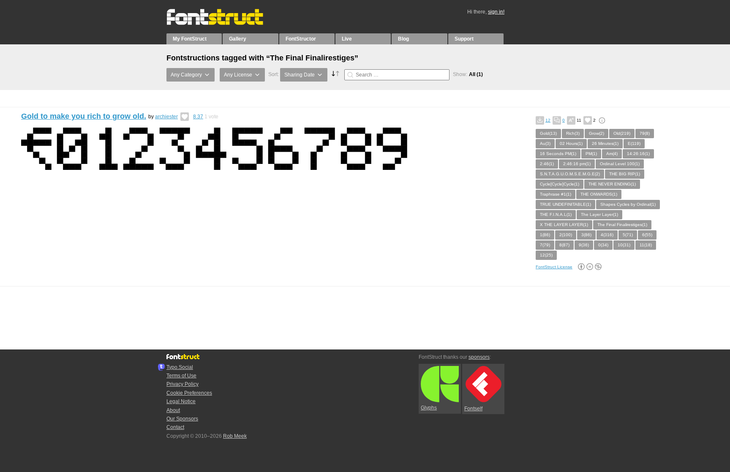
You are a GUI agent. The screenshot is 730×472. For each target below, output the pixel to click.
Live (347, 39)
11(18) (646, 245)
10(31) (624, 245)
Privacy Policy (182, 384)
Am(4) (612, 153)
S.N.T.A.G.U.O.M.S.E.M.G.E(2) (570, 174)
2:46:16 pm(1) (577, 163)
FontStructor (301, 39)
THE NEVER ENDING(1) (612, 184)
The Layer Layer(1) (599, 214)
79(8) (645, 133)
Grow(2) (596, 133)
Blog (403, 39)
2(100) (565, 234)
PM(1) (591, 153)
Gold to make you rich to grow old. (83, 116)
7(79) (545, 245)
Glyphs (429, 408)
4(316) (607, 234)
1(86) (545, 234)
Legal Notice (181, 401)
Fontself (473, 409)
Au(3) (545, 143)
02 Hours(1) (571, 143)
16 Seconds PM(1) (558, 153)
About (173, 410)
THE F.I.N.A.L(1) (556, 214)
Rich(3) (573, 133)
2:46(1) (547, 163)
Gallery (237, 39)
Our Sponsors (182, 419)
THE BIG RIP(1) (624, 174)
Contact (175, 427)
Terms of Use (181, 376)
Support (464, 39)
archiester (166, 117)
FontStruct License (554, 267)
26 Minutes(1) (605, 143)
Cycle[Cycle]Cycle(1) (559, 184)
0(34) (603, 245)
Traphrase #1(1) (555, 194)
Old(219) (621, 133)
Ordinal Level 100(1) (620, 163)
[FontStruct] (223, 23)
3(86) (586, 234)
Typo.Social (179, 367)
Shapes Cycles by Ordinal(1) (628, 204)
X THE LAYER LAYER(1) (564, 224)
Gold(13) (548, 133)
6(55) (647, 234)
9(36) (584, 245)
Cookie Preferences (189, 393)
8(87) (564, 245)
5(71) (628, 234)
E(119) (634, 143)
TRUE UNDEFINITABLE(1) (565, 204)
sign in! (496, 12)
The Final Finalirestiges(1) (622, 224)
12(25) (546, 255)
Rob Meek (235, 436)
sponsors (479, 357)
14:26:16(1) (638, 153)
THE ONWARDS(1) (598, 194)
